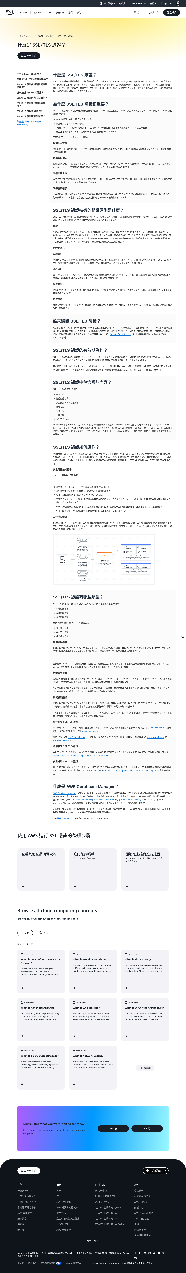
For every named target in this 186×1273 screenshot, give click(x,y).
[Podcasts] (163, 1253)
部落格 (20, 1224)
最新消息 (22, 1218)
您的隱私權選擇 (48, 1263)
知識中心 (139, 1207)
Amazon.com (157, 728)
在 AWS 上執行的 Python (108, 1207)
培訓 (58, 1196)
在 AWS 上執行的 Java (106, 1213)
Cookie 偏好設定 (73, 1263)
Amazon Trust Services (120, 334)
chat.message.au (149, 770)
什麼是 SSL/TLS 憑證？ (29, 73)
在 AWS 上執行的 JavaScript (109, 1224)
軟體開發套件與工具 (105, 1196)
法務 (136, 1224)
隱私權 (20, 1263)
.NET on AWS (102, 1201)
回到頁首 (91, 1240)
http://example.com (76, 737)
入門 (58, 1190)
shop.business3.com (128, 770)
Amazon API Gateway (131, 799)
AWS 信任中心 (63, 1201)
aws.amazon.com (90, 731)
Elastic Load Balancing (83, 799)
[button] (38, 12)
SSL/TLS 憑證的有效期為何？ (32, 97)
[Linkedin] (145, 1253)
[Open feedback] (182, 636)
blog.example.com (81, 755)
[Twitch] (154, 1253)
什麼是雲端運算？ (25, 36)
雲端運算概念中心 (45, 36)
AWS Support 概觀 (143, 1213)
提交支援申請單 (142, 1196)
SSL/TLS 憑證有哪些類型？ (31, 116)
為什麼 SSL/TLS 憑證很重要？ (32, 79)
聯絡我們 (139, 1190)
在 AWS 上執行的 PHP (106, 1218)
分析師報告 (62, 1224)
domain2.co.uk (110, 770)
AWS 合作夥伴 (63, 1229)
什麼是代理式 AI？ (26, 1201)
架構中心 (61, 1213)
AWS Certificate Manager (64, 793)
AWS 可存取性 (141, 1218)
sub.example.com (61, 740)
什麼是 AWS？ (24, 1190)
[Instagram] (149, 1253)
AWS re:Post (140, 1201)
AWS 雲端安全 (24, 1213)
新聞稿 (20, 1229)
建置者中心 (101, 1190)
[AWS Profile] (178, 3)
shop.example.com (101, 755)
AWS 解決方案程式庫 (67, 1207)
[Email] (135, 1258)
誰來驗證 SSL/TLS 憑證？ (30, 92)
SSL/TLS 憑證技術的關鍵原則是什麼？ (32, 86)
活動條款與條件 (142, 1235)
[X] (135, 1253)
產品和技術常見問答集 (68, 1218)
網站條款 (32, 1263)
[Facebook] (140, 1253)
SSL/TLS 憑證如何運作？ (30, 111)
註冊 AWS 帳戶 (64, 818)
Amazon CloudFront (104, 799)
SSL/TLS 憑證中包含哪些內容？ (31, 104)
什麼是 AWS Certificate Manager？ (29, 123)
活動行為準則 (141, 1229)
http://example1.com (92, 770)
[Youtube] (159, 1253)
